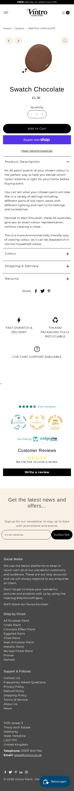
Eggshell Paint (14, 633)
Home (7, 28)
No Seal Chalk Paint (18, 651)
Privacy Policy (14, 686)
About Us (10, 704)
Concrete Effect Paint (19, 629)
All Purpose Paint (16, 620)
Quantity (37, 107)
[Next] (18, 41)
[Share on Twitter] (42, 291)
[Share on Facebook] (36, 291)
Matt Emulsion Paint (19, 642)
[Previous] (9, 41)
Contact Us (12, 678)
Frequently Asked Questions (25, 682)
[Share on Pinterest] (49, 291)
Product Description (22, 162)
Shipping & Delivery (22, 266)
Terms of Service (16, 699)
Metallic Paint (14, 646)
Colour (10, 253)
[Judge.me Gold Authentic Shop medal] (37, 422)
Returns (12, 278)
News (8, 708)
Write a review (37, 472)
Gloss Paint (12, 638)
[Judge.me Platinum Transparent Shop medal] (18, 422)
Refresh (9, 659)
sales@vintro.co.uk (28, 755)
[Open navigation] (6, 12)
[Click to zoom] (65, 41)
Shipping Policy (15, 695)
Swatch (19, 28)
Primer (9, 655)
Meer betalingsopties (37, 151)
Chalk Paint (12, 625)
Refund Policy (14, 691)
